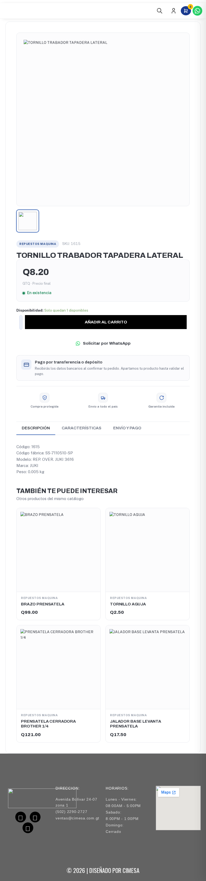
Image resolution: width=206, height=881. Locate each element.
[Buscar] (159, 10)
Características (81, 428)
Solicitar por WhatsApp (107, 343)
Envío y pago (127, 428)
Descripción (36, 428)
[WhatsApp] (197, 11)
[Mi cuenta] (173, 10)
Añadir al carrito (106, 322)
